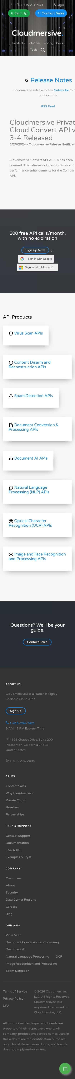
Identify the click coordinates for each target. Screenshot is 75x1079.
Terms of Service (15, 991)
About (10, 885)
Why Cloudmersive (19, 793)
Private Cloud (15, 800)
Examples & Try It (18, 857)
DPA (6, 1006)
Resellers (12, 807)
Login (60, 5)
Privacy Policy (13, 999)
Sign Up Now (35, 250)
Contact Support (18, 836)
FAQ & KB (13, 850)
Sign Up (20, 13)
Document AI (15, 949)
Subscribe (61, 90)
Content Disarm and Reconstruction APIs (30, 364)
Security (12, 892)
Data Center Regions (21, 900)
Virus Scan (13, 935)
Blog (9, 914)
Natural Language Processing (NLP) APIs (29, 490)
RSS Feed (48, 106)
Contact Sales (52, 13)
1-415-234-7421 (31, 5)
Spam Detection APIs (33, 396)
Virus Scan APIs (28, 333)
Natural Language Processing (27, 957)
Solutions (34, 43)
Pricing (48, 43)
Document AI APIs (30, 458)
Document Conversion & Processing (32, 942)
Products (18, 43)
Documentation (17, 843)
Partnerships (15, 814)
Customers (14, 878)
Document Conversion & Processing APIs (34, 427)
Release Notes (50, 80)
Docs (59, 43)
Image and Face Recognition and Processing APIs (37, 556)
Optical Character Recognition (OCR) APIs (30, 523)
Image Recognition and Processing (31, 964)
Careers (11, 907)
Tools (33, 49)
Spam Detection (17, 971)
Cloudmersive (37, 33)
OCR (59, 957)
